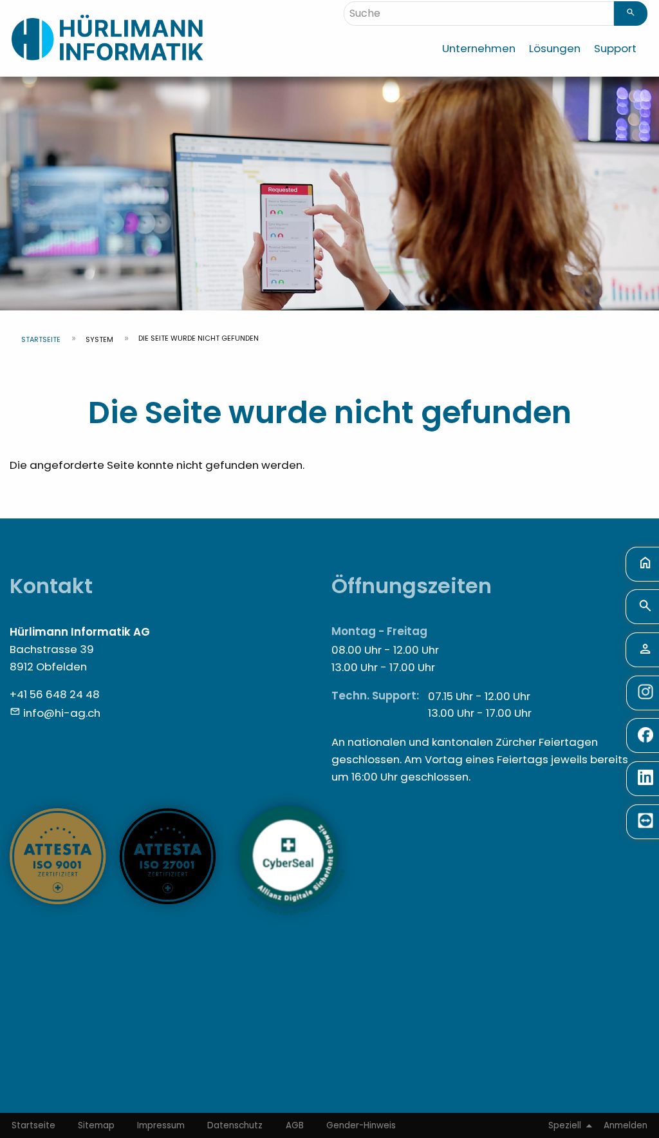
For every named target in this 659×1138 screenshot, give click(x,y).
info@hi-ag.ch (61, 713)
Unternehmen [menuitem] (478, 48)
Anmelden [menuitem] (625, 1125)
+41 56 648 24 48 (55, 694)
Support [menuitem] (615, 48)
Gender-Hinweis (361, 1125)
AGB (295, 1125)
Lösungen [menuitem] (554, 48)
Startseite (40, 339)
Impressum (161, 1125)
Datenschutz (235, 1125)
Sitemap (96, 1125)
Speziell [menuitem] (564, 1125)
